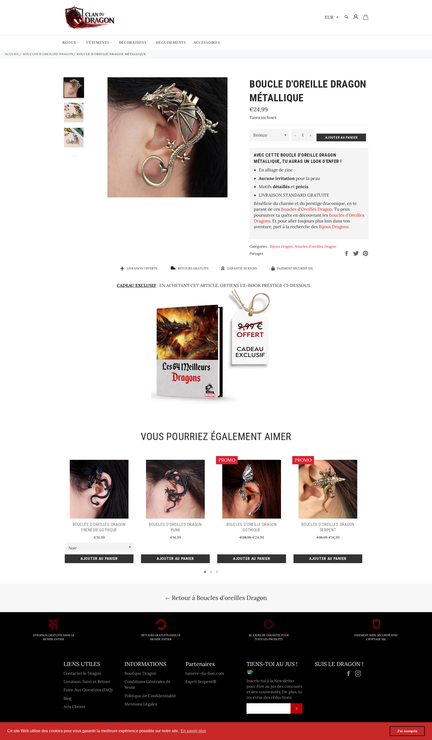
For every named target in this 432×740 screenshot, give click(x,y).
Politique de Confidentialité (150, 695)
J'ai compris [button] (407, 731)
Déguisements (171, 43)
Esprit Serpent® (201, 681)
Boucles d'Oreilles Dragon (306, 209)
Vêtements (97, 43)
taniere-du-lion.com (205, 673)
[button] (205, 571)
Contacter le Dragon (82, 673)
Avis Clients (74, 706)
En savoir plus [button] (193, 731)
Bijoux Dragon (281, 246)
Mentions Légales (140, 703)
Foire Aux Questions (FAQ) (88, 689)
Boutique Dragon (140, 673)
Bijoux (69, 43)
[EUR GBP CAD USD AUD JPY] (331, 17)
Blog (68, 698)
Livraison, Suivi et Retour (87, 681)
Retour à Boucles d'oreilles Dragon (218, 598)
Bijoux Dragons (333, 226)
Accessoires (207, 43)
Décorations (132, 43)
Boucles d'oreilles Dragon (48, 54)
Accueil (12, 54)
